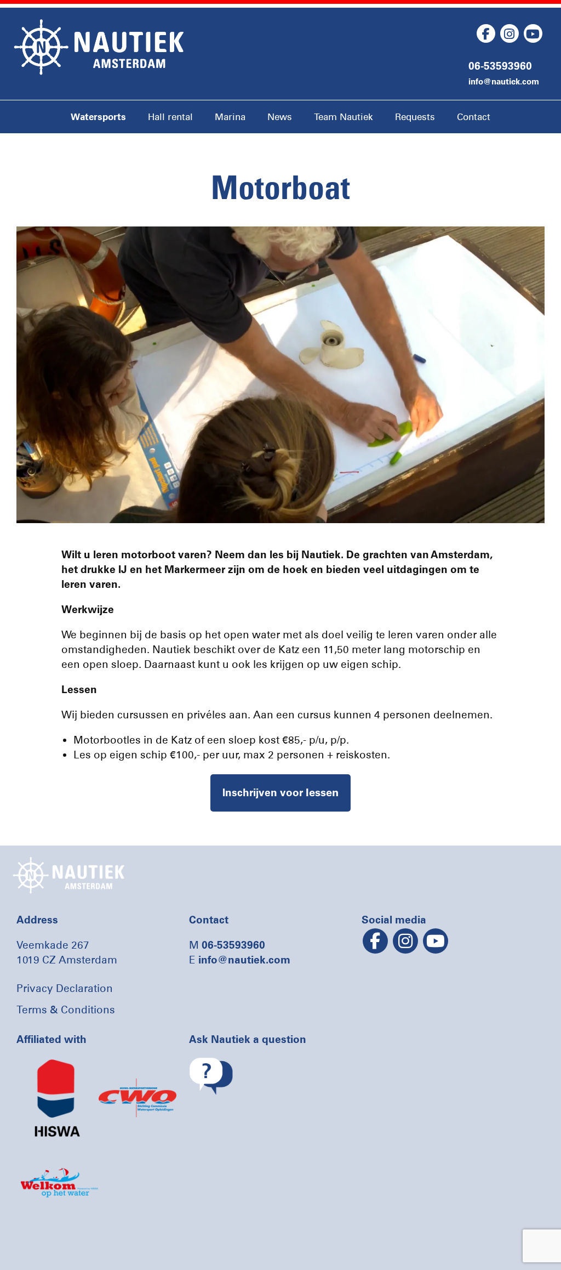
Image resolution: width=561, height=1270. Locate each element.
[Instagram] (509, 33)
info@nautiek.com (503, 81)
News (279, 116)
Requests (415, 116)
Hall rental (170, 116)
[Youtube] (533, 33)
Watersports (98, 116)
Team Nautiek (343, 116)
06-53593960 (500, 65)
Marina (230, 116)
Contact (473, 116)
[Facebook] (486, 33)
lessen (280, 792)
